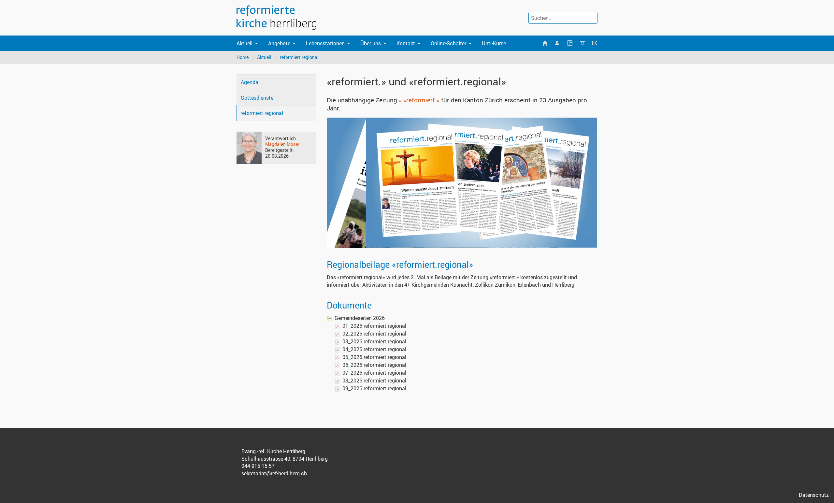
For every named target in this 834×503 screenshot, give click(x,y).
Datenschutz (814, 494)
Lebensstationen (325, 43)
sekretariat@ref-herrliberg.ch (274, 473)
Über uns (370, 43)
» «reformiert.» (419, 100)
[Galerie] (582, 43)
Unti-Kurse (494, 43)
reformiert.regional (299, 57)
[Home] (545, 43)
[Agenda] (570, 43)
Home (243, 57)
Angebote (279, 43)
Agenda (249, 82)
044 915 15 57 (258, 465)
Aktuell (244, 43)
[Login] (595, 43)
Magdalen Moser (282, 144)
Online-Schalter (448, 43)
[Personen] (557, 43)
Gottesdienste (257, 97)
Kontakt (405, 43)
